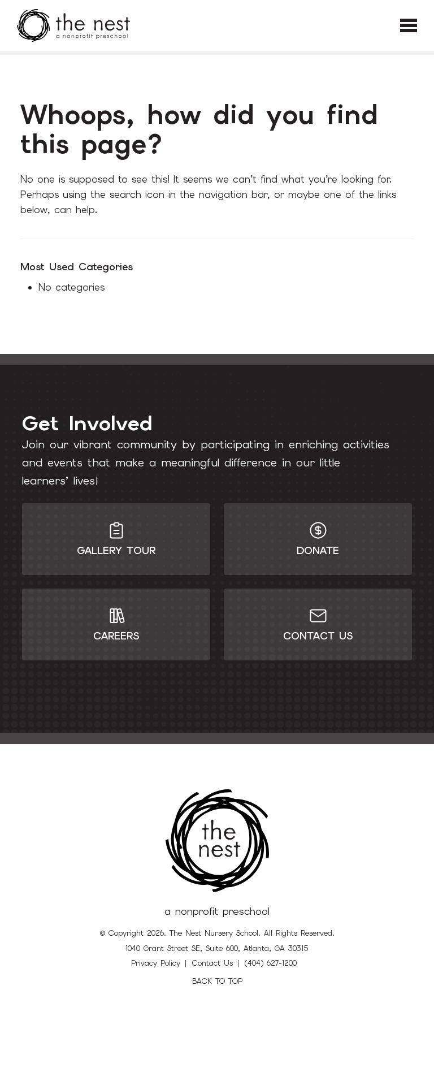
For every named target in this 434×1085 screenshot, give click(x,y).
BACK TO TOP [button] (217, 981)
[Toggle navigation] (408, 25)
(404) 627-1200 (271, 963)
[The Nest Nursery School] (73, 25)
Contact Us (212, 963)
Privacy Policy (155, 963)
